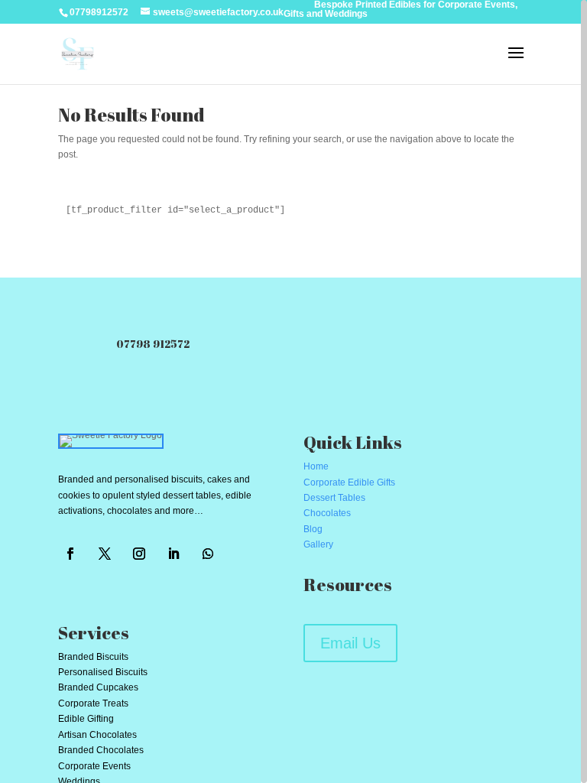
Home (316, 466)
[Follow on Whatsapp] (208, 553)
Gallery (318, 544)
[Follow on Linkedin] (173, 553)
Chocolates (327, 513)
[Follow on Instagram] (139, 553)
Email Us (350, 643)
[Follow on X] (104, 553)
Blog (313, 529)
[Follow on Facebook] (70, 553)
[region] (293, 391)
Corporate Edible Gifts (349, 482)
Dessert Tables (334, 497)
